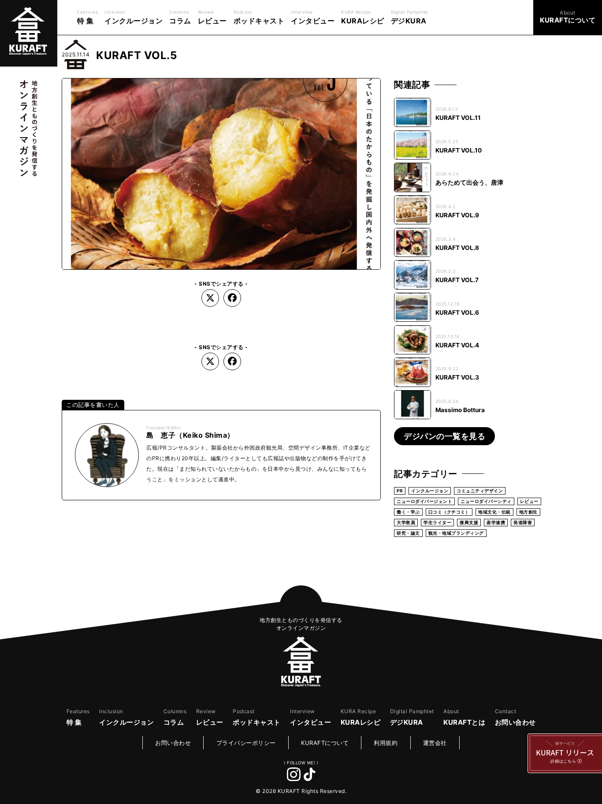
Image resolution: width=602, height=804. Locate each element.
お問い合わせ (173, 742)
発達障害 (522, 522)
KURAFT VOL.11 (458, 117)
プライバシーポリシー (246, 742)
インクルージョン (429, 490)
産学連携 (496, 522)
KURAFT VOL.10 (458, 150)
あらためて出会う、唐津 (469, 182)
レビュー (529, 501)
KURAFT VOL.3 (457, 377)
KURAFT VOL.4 (457, 345)
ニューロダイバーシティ (486, 501)
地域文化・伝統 (494, 511)
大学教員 (406, 522)
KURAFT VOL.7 (457, 279)
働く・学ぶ (408, 511)
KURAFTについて (325, 742)
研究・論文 (408, 533)
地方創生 (528, 511)
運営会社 (435, 742)
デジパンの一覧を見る (444, 436)
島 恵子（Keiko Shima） (190, 435)
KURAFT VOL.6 (457, 312)
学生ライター (437, 522)
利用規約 (386, 742)
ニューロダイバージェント (424, 501)
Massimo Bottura (460, 409)
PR (400, 490)
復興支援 (469, 522)
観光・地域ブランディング (456, 533)
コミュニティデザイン (480, 490)
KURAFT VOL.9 (457, 215)
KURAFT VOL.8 (457, 247)
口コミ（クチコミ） (449, 511)
